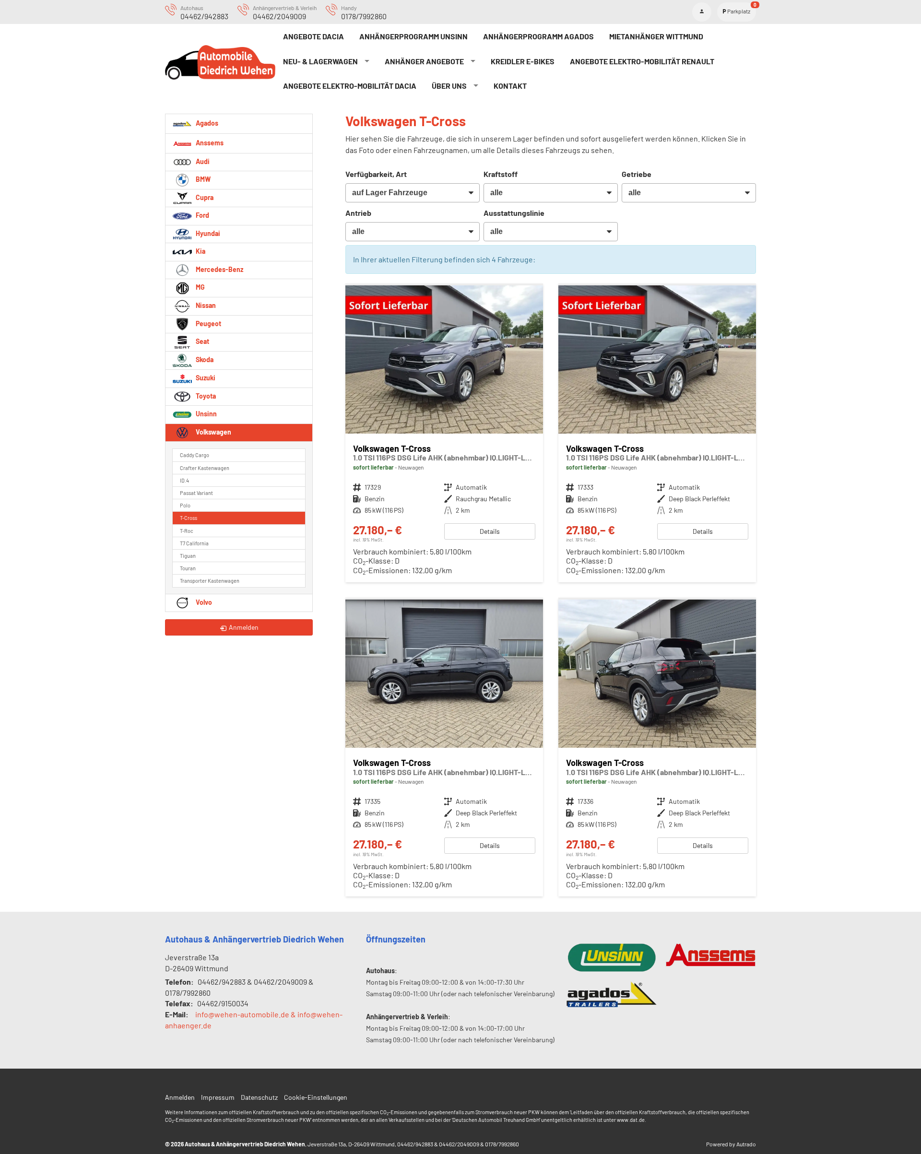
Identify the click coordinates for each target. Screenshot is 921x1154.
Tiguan (188, 556)
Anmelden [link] (244, 627)
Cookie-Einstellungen (315, 1097)
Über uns (449, 85)
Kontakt (510, 85)
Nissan (205, 305)
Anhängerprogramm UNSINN (413, 36)
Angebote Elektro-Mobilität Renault (642, 61)
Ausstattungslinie (514, 212)
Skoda (203, 359)
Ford (201, 215)
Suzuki (204, 378)
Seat (201, 341)
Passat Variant (196, 493)
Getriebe (636, 173)
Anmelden (180, 1097)
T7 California (194, 543)
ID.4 (184, 480)
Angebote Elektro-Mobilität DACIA (349, 85)
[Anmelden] (701, 12)
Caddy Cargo (194, 455)
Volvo (203, 602)
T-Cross (188, 518)
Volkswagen (212, 432)
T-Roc (186, 531)
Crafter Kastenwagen (204, 468)
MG (199, 287)
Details (490, 531)
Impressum (218, 1097)
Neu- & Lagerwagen (320, 61)
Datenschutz (259, 1097)
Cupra (203, 197)
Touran (188, 568)
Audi (202, 161)
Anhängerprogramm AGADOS (538, 36)
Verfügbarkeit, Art (376, 173)
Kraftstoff (501, 173)
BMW (202, 179)
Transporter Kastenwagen (209, 580)
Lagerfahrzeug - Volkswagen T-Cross (444, 433)
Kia (199, 251)
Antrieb (358, 212)
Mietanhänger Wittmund (656, 36)
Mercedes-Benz (218, 269)
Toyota (205, 396)
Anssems (209, 142)
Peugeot (207, 323)
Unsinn (205, 414)
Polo (185, 505)
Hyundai (207, 233)
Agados (206, 122)
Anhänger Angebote (424, 61)
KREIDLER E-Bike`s (523, 61)
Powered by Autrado (731, 1144)
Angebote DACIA (313, 36)
